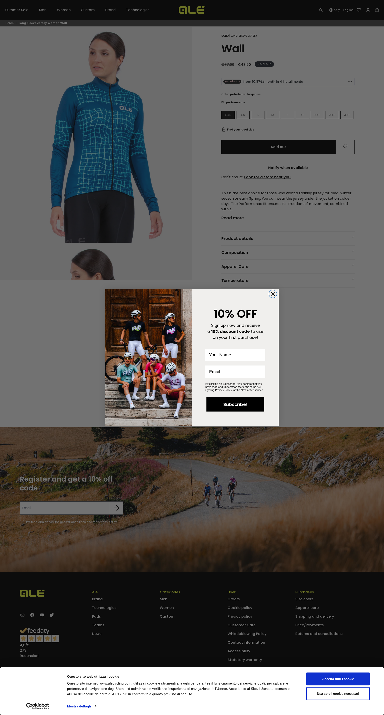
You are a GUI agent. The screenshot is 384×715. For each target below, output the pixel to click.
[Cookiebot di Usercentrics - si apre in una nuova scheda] (37, 706)
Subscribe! (235, 404)
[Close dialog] (273, 294)
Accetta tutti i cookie (338, 679)
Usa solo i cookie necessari (338, 693)
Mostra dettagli (79, 706)
